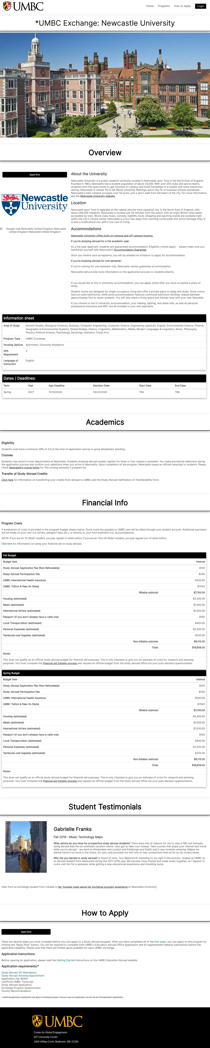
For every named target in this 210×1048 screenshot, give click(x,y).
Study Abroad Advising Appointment (23, 975)
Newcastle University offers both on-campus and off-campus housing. (112, 235)
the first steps (158, 941)
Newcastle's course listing (24, 467)
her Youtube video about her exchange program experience (93, 886)
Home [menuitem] (150, 6)
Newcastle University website (97, 196)
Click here (7, 479)
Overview (105, 152)
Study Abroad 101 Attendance (19, 972)
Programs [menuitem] (164, 6)
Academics (105, 422)
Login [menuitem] (200, 6)
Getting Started (66, 960)
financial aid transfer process (60, 663)
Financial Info (105, 502)
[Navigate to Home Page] (23, 6)
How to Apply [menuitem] (182, 6)
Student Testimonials (105, 806)
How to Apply (105, 912)
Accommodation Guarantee (130, 249)
